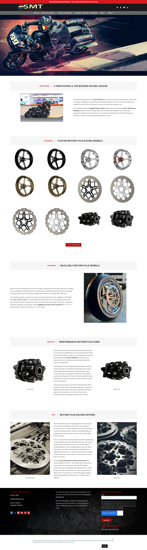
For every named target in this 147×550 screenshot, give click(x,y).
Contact (110, 13)
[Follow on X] (15, 512)
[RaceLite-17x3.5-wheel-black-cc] (24, 170)
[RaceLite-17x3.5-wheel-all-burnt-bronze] (57, 197)
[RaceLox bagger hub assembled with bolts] (89, 230)
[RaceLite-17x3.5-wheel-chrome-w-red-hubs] (122, 170)
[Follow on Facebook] (11, 512)
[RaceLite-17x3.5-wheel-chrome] (89, 170)
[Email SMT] (124, 7)
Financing (78, 13)
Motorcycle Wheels (48, 13)
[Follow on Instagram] (18, 512)
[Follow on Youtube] (22, 512)
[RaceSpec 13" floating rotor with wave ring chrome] (57, 235)
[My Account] (121, 7)
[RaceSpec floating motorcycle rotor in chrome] (122, 203)
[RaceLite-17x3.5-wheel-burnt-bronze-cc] (24, 197)
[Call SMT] (128, 7)
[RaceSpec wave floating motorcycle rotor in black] (24, 235)
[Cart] (118, 7)
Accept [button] (104, 546)
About (102, 13)
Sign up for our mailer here (110, 529)
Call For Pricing (73, 245)
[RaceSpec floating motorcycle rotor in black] (89, 203)
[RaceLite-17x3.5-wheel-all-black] (57, 170)
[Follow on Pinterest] (25, 512)
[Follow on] (28, 512)
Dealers (85, 13)
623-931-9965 (14, 495)
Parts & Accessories (65, 13)
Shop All (37, 13)
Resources (93, 13)
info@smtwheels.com (17, 499)
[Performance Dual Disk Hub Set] (122, 230)
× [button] (113, 538)
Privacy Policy (71, 542)
